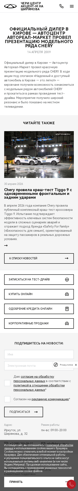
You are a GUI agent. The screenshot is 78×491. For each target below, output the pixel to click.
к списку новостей (23, 258)
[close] (76, 364)
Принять (15, 482)
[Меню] (72, 6)
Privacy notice (66, 365)
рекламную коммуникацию (50, 399)
